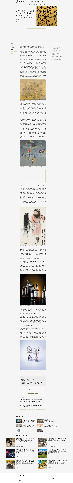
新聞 (44, 4)
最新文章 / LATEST (35, 476)
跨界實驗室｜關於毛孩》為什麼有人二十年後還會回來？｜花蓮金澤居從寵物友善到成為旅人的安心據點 (57, 450)
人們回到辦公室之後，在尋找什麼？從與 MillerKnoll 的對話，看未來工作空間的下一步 (57, 439)
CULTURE (47, 419)
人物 (31, 4)
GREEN (48, 453)
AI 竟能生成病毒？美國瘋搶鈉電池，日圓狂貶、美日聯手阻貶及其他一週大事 (56, 56)
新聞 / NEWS (43, 479)
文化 (38, 4)
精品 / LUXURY (44, 477)
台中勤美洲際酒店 (18, 446)
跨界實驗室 (54, 457)
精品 (36, 4)
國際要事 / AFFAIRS (35, 477)
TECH (16, 453)
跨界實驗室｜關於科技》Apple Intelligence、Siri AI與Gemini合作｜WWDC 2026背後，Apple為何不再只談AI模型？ (25, 450)
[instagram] (70, 1)
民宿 (51, 457)
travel (48, 457)
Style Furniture (56, 446)
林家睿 (45, 422)
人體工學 (49, 446)
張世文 (24, 422)
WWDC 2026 (21, 457)
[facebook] (72, 1)
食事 (42, 4)
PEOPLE (51, 453)
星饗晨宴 (22, 446)
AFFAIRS (19, 453)
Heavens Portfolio (27, 424)
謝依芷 (24, 427)
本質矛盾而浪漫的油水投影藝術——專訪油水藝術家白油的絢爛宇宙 (31, 399)
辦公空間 (52, 446)
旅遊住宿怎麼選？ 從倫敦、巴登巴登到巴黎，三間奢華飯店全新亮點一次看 (56, 51)
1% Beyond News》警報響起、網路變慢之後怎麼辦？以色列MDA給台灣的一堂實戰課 (56, 59)
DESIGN (48, 442)
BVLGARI (47, 424)
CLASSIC (12, 43)
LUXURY (25, 419)
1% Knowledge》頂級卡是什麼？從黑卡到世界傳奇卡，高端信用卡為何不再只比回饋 (56, 45)
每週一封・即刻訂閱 (33, 393)
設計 (40, 4)
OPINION (17, 442)
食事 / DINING (35, 479)
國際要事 (34, 4)
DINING (19, 442)
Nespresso (26, 446)
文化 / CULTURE (35, 478)
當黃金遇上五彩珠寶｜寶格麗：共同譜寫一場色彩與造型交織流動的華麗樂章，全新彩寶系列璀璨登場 (56, 54)
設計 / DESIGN (44, 478)
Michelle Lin (50, 456)
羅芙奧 (17, 21)
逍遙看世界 (18, 467)
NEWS (12, 45)
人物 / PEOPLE (44, 476)
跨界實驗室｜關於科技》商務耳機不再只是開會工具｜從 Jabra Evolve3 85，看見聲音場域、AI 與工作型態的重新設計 (25, 461)
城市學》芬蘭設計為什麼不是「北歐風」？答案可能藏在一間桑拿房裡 (56, 48)
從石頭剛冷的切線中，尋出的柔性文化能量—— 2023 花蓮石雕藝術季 (32, 401)
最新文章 (29, 4)
